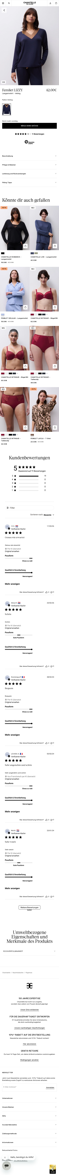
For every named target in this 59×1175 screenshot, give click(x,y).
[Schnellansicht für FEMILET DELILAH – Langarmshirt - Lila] (25, 307)
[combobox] (42, 514)
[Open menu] (3, 3)
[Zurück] (4, 10)
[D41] (36, 253)
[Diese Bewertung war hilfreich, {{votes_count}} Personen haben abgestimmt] (46, 592)
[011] (40, 314)
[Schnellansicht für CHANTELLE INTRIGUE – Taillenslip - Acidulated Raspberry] (55, 366)
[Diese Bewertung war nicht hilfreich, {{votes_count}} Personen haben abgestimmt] (51, 592)
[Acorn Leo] (32, 434)
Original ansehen (12, 551)
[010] (36, 314)
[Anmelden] (50, 3)
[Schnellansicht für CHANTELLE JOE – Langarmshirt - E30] (55, 246)
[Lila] (2, 314)
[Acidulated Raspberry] (32, 314)
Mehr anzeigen (12, 584)
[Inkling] (6, 109)
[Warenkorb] (56, 3)
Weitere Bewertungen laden (29, 908)
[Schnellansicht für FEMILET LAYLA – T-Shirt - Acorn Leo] (55, 427)
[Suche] (9, 3)
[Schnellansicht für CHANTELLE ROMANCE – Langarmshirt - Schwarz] (25, 246)
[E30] (32, 253)
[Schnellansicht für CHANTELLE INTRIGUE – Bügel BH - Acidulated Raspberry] (55, 307)
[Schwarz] (2, 253)
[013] (43, 314)
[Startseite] (29, 3)
